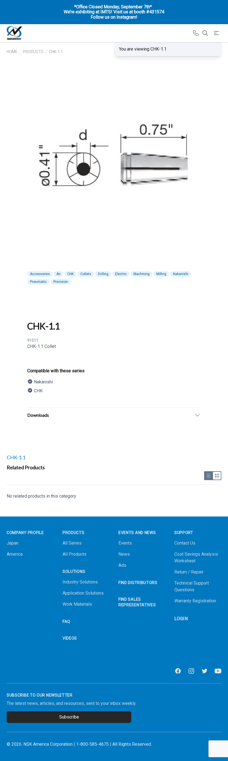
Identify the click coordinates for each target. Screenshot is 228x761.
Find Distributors (137, 582)
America (15, 554)
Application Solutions (83, 593)
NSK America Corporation (48, 744)
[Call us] (195, 33)
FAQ (66, 621)
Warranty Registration (195, 600)
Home (12, 51)
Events (125, 543)
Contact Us (184, 543)
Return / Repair (189, 572)
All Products (74, 554)
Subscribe (69, 717)
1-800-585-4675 (92, 744)
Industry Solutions (80, 582)
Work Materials (77, 604)
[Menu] (216, 33)
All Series (72, 543)
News (124, 554)
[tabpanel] (114, 168)
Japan (12, 543)
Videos (70, 638)
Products (33, 51)
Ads (122, 565)
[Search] (205, 33)
